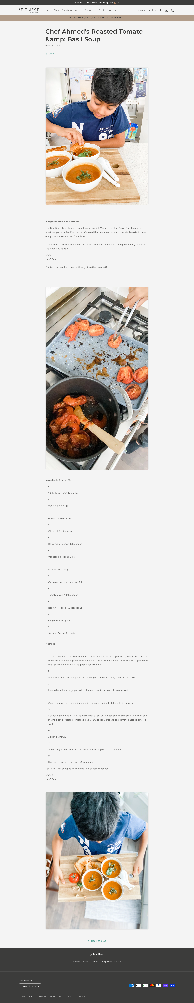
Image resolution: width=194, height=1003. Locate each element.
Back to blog (98, 940)
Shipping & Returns (111, 962)
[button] (107, 10)
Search (76, 962)
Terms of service (78, 996)
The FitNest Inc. (32, 996)
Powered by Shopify (47, 996)
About (86, 962)
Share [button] (51, 54)
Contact (95, 962)
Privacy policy (63, 996)
